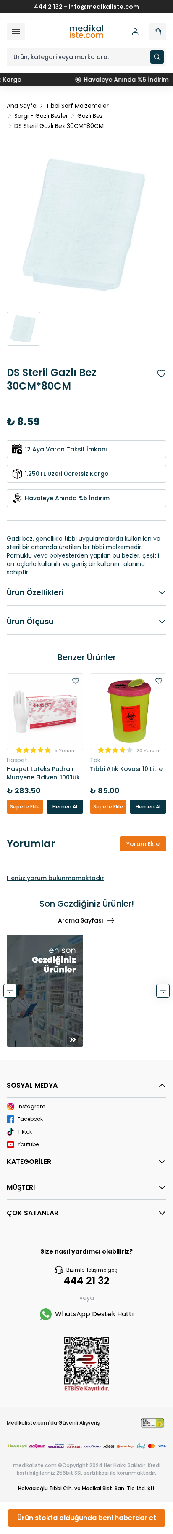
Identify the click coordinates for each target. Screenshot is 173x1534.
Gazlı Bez (90, 116)
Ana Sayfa (22, 105)
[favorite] (75, 681)
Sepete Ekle (25, 806)
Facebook (30, 1119)
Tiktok (25, 1131)
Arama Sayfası (80, 920)
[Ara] (157, 57)
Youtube (28, 1144)
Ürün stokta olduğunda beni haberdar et (86, 1518)
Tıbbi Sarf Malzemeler (77, 105)
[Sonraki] (163, 991)
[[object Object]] (157, 31)
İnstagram (31, 1106)
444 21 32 (86, 1281)
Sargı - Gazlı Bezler (41, 116)
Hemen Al (64, 806)
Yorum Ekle (143, 844)
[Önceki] (10, 991)
